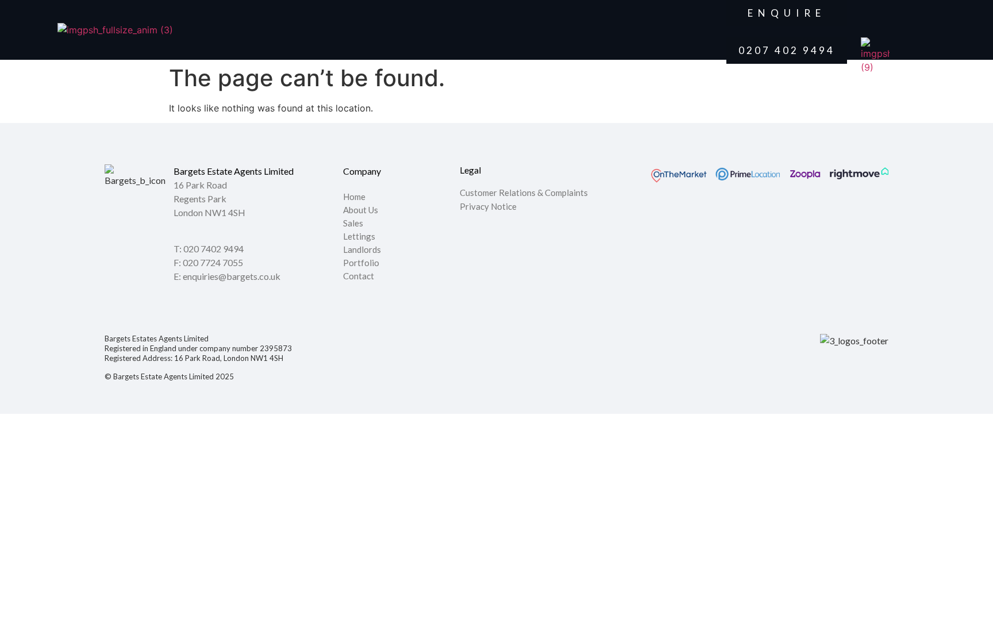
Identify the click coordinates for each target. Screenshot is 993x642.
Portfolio (361, 263)
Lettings (359, 236)
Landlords (363, 250)
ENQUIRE (787, 13)
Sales (353, 223)
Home (354, 197)
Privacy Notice (488, 206)
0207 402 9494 (786, 50)
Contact (358, 276)
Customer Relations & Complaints (524, 192)
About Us (360, 210)
